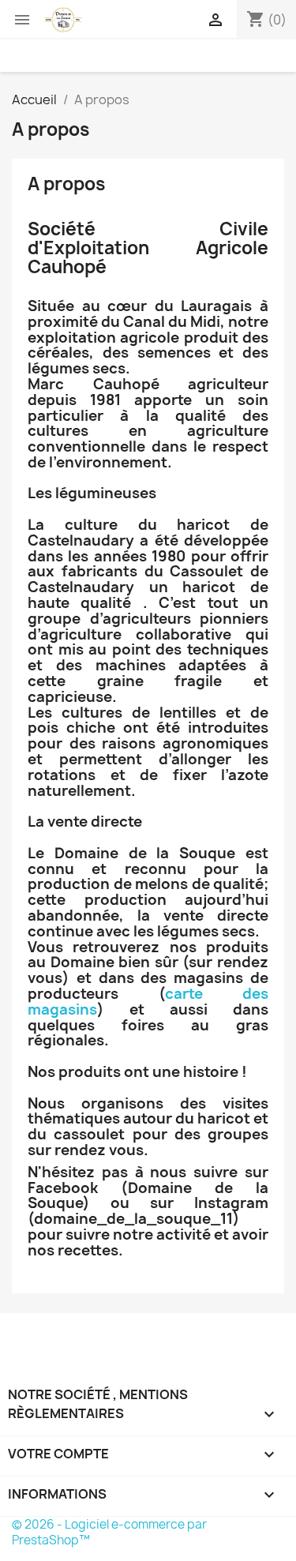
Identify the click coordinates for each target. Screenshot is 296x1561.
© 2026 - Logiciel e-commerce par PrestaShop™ (109, 1532)
